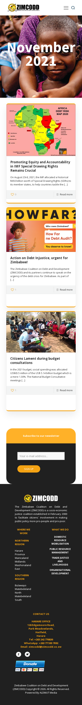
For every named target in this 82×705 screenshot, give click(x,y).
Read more (66, 194)
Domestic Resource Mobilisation (60, 540)
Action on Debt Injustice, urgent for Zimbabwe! (39, 260)
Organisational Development (60, 571)
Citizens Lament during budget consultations (35, 360)
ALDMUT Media (48, 692)
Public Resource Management (60, 550)
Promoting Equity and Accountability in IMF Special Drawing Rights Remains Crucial (40, 166)
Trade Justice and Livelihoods (60, 561)
